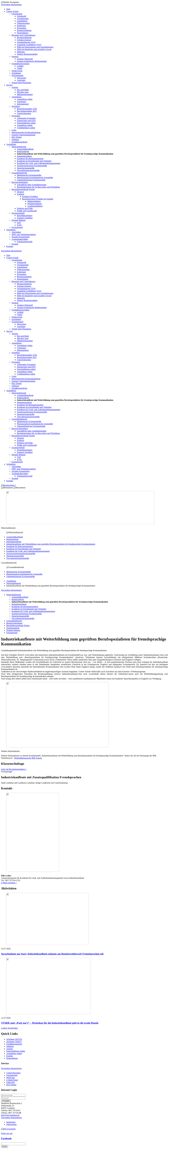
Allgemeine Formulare (26, 118)
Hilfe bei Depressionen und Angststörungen (35, 47)
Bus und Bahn (23, 90)
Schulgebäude (17, 75)
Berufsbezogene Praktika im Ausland (37, 199)
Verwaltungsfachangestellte (28, 170)
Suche (4, 1147)
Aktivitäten (16, 232)
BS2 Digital (17, 137)
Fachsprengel (17, 227)
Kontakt (9, 246)
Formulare (16, 116)
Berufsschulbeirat (24, 30)
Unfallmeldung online (26, 128)
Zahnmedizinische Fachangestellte (31, 180)
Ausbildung (11, 144)
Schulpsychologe (24, 40)
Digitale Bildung (18, 220)
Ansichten (21, 80)
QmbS (19, 68)
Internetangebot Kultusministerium (26, 132)
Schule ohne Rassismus (21, 82)
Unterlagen (21, 101)
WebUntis (10, 1077)
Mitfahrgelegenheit (25, 94)
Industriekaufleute (24, 156)
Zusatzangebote (18, 213)
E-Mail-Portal (12, 1080)
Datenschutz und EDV (26, 120)
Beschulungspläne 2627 (27, 111)
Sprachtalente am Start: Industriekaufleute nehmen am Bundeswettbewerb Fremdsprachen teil (52, 953)
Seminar (15, 56)
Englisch (20, 194)
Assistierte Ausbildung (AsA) (29, 45)
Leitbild (20, 66)
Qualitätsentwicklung (20, 63)
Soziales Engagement (20, 237)
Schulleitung (22, 21)
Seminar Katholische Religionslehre (32, 61)
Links (14, 130)
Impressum (10, 1122)
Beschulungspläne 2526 (27, 109)
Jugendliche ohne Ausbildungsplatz (31, 185)
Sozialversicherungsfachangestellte (20, 553)
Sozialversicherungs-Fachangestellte (32, 166)
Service (9, 85)
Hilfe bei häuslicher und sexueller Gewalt (34, 49)
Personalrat (21, 28)
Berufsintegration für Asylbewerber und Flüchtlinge (38, 187)
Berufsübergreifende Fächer (23, 189)
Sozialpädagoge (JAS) (26, 42)
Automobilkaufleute (25, 149)
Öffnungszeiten (23, 23)
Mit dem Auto (23, 92)
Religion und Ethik (25, 208)
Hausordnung (22, 33)
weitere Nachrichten (9, 1028)
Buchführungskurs (24, 215)
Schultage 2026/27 (14, 1041)
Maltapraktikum (34, 201)
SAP (19, 222)
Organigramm (23, 18)
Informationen (23, 104)
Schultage (16, 106)
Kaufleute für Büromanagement (30, 158)
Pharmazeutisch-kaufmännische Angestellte (35, 177)
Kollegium (21, 26)
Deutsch (20, 192)
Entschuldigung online (26, 123)
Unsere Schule (12, 11)
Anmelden (6, 1101)
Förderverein (17, 71)
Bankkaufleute (23, 151)
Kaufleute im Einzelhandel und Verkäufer (34, 161)
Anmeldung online (24, 99)
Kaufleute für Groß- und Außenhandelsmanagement (38, 163)
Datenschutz (11, 1124)
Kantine (15, 244)
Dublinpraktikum (34, 204)
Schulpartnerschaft (24, 241)
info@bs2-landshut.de (10, 1115)
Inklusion (21, 52)
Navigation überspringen (11, 4)
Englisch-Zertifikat (30, 196)
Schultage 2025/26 (14, 1039)
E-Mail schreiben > (9, 883)
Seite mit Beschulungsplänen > (14, 769)
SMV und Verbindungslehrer (24, 234)
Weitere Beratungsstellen (27, 54)
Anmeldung (17, 97)
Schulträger (16, 73)
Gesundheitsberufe (19, 173)
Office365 (10, 1082)
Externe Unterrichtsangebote (23, 135)
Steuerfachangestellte (25, 168)
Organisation (17, 14)
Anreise (15, 87)
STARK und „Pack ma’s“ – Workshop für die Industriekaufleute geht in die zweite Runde (49, 1023)
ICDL (19, 225)
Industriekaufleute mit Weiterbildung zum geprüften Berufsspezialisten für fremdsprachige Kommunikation (50, 544)
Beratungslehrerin (24, 37)
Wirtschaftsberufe (19, 147)
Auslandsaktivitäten (20, 239)
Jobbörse (15, 139)
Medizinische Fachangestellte (29, 175)
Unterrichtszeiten (24, 113)
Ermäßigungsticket (19, 142)
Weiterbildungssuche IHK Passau (28, 758)
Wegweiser (21, 78)
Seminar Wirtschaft (25, 59)
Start (8, 9)
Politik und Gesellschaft (27, 211)
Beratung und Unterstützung (23, 35)
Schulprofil (21, 16)
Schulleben (11, 230)
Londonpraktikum (35, 206)
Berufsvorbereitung (20, 182)
